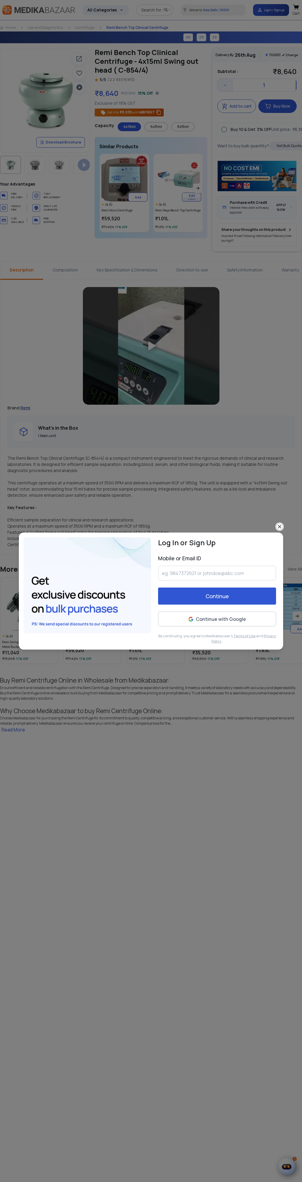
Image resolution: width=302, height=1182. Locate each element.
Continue (217, 596)
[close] (279, 526)
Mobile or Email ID (179, 558)
